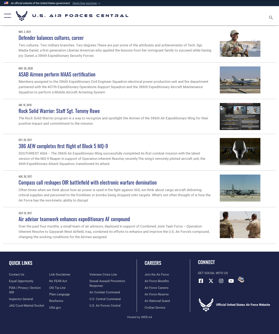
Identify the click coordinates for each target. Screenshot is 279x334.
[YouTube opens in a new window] (231, 281)
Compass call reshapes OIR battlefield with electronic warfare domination (88, 182)
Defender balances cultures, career (51, 37)
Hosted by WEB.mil (139, 317)
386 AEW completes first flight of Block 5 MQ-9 (63, 146)
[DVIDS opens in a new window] (241, 280)
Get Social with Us (213, 273)
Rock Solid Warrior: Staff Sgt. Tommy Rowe (59, 110)
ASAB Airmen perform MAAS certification (57, 74)
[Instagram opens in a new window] (221, 281)
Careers (153, 262)
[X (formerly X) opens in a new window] (211, 281)
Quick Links (20, 262)
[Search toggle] (271, 16)
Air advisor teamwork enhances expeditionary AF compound (74, 219)
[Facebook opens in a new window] (201, 281)
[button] (87, 3)
